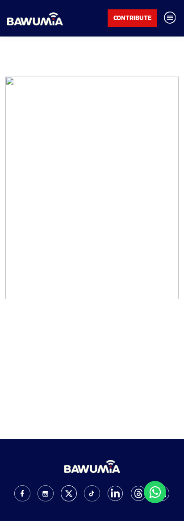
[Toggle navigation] (169, 18)
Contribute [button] (132, 17)
